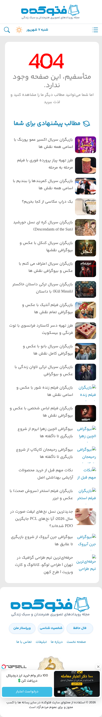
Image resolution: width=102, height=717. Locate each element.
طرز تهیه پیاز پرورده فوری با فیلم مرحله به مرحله (45, 164)
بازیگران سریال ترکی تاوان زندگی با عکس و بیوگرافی (44, 370)
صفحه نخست (76, 642)
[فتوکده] (51, 12)
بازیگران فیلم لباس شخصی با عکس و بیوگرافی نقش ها (41, 412)
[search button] (7, 30)
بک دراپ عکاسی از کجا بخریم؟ (47, 202)
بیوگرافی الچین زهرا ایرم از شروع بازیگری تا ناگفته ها (45, 432)
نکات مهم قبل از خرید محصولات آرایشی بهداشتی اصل (46, 474)
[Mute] (66, 692)
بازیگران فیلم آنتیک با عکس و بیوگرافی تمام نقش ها (47, 308)
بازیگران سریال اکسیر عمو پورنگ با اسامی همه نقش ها (43, 143)
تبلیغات (41, 642)
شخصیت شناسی (51, 628)
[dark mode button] (18, 30)
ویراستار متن (22, 628)
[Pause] (59, 692)
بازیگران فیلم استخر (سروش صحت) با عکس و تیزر (41, 494)
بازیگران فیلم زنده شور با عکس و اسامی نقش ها (44, 391)
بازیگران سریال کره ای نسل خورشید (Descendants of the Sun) (43, 226)
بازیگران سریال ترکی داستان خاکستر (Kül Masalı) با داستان (42, 288)
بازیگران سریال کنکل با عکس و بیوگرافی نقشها (46, 246)
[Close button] (98, 666)
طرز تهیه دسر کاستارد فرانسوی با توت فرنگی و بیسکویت (41, 329)
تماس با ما (24, 642)
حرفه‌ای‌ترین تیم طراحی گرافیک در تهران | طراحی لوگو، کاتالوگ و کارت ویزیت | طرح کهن (44, 565)
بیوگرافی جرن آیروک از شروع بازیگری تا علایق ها (42, 540)
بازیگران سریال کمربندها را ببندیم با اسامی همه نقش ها (43, 184)
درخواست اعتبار (27, 692)
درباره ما (57, 642)
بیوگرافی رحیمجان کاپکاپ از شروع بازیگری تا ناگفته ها (44, 453)
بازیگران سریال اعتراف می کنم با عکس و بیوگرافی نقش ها (46, 267)
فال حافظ (79, 628)
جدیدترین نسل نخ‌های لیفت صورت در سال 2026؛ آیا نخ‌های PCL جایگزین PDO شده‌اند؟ (41, 519)
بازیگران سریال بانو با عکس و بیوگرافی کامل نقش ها (48, 350)
